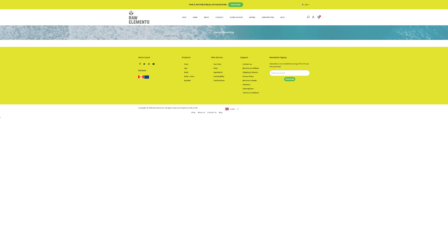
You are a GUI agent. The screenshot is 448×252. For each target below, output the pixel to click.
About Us (201, 112)
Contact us (247, 64)
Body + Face (189, 76)
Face (186, 64)
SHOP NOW (235, 5)
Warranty (246, 84)
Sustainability (219, 76)
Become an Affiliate (251, 68)
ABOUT (206, 17)
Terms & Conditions (251, 93)
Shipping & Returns (250, 72)
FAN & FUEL (193, 108)
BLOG (282, 17)
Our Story (217, 64)
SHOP (184, 17)
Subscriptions (248, 89)
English (232, 109)
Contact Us (212, 112)
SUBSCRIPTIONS (268, 17)
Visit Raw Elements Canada (141, 76)
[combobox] (232, 109)
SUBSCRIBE (289, 79)
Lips (185, 68)
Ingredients (218, 72)
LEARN (195, 17)
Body (186, 72)
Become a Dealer (250, 80)
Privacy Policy (248, 76)
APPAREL (252, 17)
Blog (220, 112)
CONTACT (219, 17)
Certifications (219, 80)
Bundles (187, 80)
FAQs (216, 68)
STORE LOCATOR (236, 17)
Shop (193, 112)
